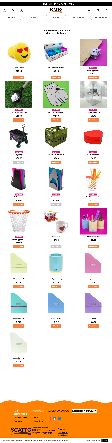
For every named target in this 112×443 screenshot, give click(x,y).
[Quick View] (19, 52)
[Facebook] (54, 418)
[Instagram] (49, 418)
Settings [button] (88, 440)
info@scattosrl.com (47, 432)
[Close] (110, 440)
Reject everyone (96, 440)
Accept (105, 440)
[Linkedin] (59, 418)
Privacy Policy (65, 440)
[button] (11, 17)
